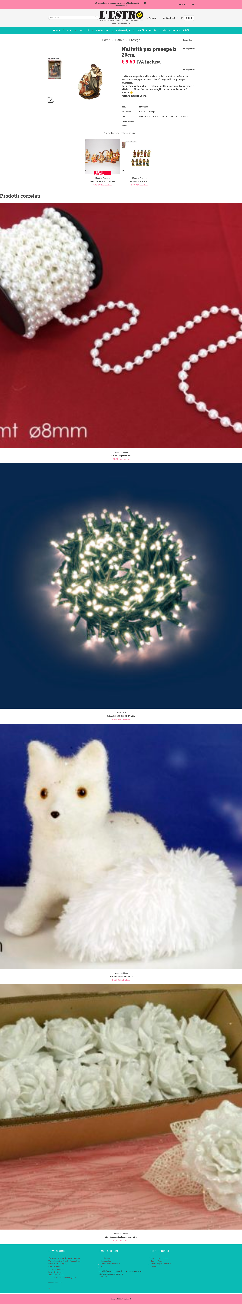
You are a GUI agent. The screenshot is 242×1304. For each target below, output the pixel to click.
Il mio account (106, 1258)
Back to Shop (187, 40)
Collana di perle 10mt (121, 455)
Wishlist (170, 18)
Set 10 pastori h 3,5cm (139, 181)
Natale (119, 40)
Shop (191, 4)
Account (153, 18)
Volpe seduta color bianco (121, 976)
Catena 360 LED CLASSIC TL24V (121, 716)
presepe (184, 116)
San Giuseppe (128, 121)
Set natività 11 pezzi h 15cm (102, 181)
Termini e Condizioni (159, 1258)
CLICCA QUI (103, 1277)
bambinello (144, 116)
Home (106, 40)
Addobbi (124, 452)
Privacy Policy (157, 1261)
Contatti (181, 4)
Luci (124, 713)
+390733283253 (121, 6)
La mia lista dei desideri (110, 1264)
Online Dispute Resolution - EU (163, 1264)
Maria (155, 116)
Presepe (134, 40)
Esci (102, 1266)
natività (174, 116)
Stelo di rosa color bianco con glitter (121, 1237)
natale (164, 116)
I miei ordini (106, 1261)
